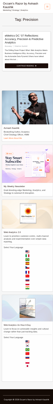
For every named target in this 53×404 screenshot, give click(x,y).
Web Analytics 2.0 (12, 232)
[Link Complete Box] (26, 51)
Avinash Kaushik (11, 128)
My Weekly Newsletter (14, 186)
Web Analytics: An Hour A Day (17, 325)
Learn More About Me (13, 138)
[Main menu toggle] (47, 6)
